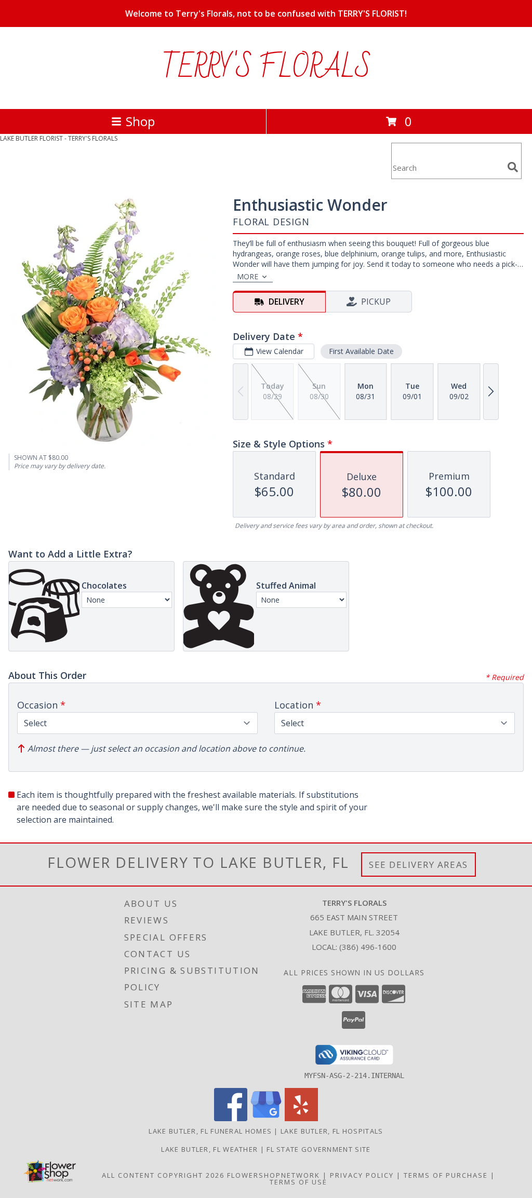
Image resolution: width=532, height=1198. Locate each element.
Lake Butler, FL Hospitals (332, 1131)
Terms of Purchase (446, 1175)
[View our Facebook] (230, 1118)
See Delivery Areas (418, 864)
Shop (140, 121)
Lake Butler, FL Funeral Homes (210, 1131)
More (247, 276)
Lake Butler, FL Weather (209, 1149)
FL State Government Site (318, 1149)
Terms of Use (298, 1182)
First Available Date (361, 351)
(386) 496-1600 (367, 947)
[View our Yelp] (301, 1118)
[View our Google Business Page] (266, 1118)
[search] (512, 167)
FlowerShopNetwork (273, 1175)
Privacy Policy (362, 1175)
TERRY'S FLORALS (266, 68)
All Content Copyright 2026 (163, 1175)
